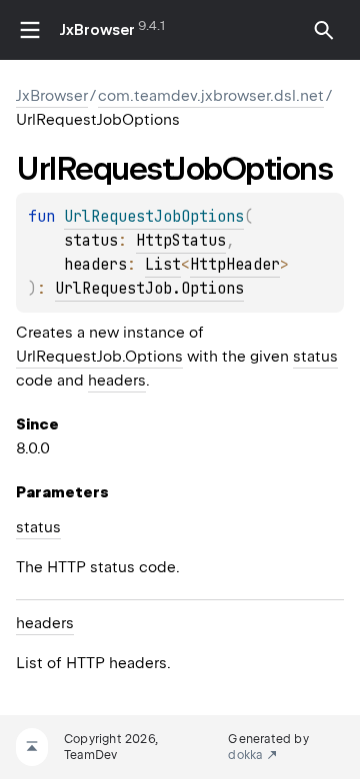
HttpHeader (235, 265)
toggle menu (30, 30)
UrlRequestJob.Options (149, 289)
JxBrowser (97, 30)
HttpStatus (181, 241)
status (315, 357)
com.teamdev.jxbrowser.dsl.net (211, 96)
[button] (324, 30)
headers (117, 381)
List (163, 265)
